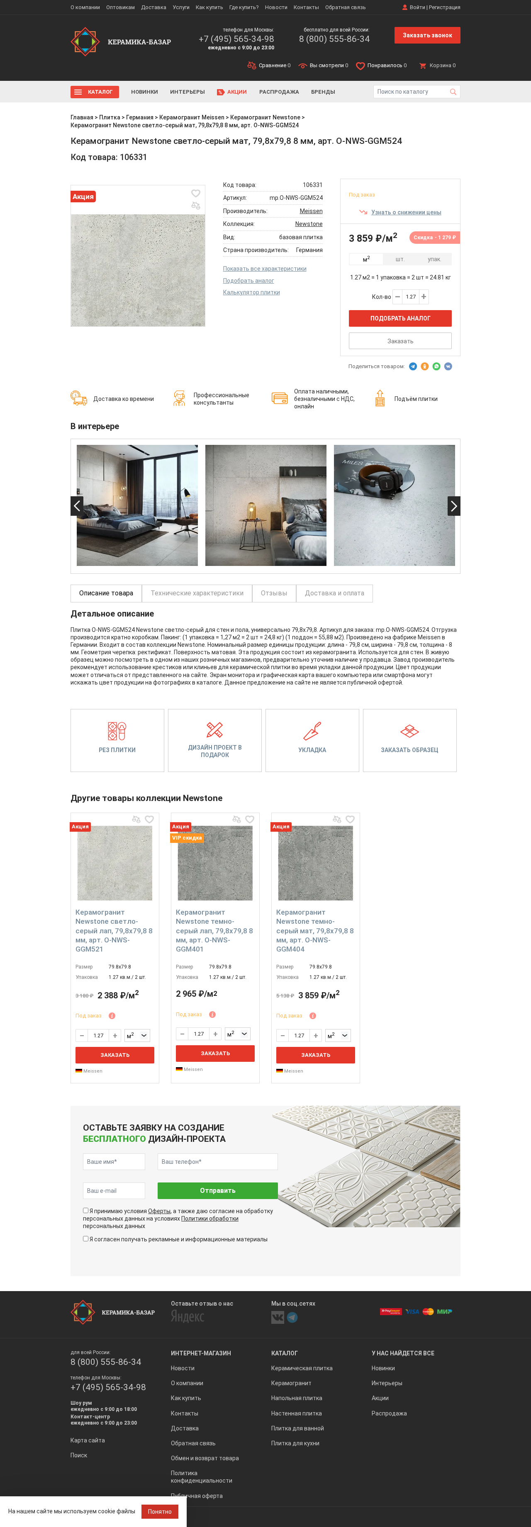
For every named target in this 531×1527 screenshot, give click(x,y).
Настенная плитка (296, 1413)
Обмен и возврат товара (205, 1458)
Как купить (209, 7)
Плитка (109, 117)
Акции (237, 92)
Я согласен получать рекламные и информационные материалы (179, 1239)
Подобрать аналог (248, 280)
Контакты (306, 7)
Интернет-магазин (201, 1353)
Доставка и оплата (334, 593)
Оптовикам (120, 7)
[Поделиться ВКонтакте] (448, 366)
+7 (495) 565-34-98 (236, 39)
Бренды (323, 92)
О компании (85, 7)
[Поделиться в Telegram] (413, 366)
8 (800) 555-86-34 (334, 39)
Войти (417, 7)
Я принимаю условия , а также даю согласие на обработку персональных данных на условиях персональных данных (178, 1218)
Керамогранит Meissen (191, 117)
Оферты (159, 1211)
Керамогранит (291, 1383)
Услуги (181, 7)
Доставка (153, 7)
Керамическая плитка (302, 1368)
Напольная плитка (296, 1398)
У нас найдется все (403, 1353)
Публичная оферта (197, 1496)
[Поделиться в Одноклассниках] (425, 366)
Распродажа (279, 92)
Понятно (160, 1511)
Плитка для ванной (297, 1428)
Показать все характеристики (265, 268)
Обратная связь (345, 7)
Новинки (144, 92)
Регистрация (444, 7)
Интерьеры (187, 92)
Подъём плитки (416, 399)
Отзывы (274, 593)
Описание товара (106, 593)
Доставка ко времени (123, 399)
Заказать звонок (427, 35)
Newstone (309, 224)
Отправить (218, 1190)
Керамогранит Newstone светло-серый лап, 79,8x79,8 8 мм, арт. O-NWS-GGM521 (114, 930)
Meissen (311, 211)
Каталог (100, 92)
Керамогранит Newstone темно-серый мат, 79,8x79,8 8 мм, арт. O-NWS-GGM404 (315, 930)
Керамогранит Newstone (265, 117)
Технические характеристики (197, 593)
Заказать (400, 341)
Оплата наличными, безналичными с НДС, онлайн (324, 399)
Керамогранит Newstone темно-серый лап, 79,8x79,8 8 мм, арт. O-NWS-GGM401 (214, 930)
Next (454, 506)
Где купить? (244, 7)
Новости (276, 7)
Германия (139, 117)
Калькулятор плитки (251, 292)
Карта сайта (88, 1440)
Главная (82, 117)
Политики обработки (210, 1218)
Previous (77, 506)
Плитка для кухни (295, 1443)
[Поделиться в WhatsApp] (436, 366)
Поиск (79, 1455)
